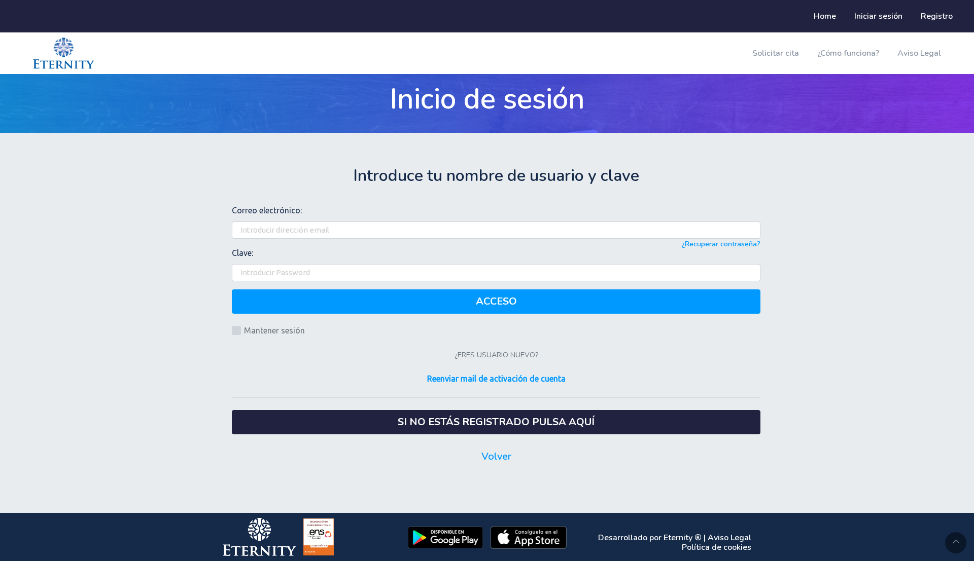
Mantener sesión (274, 330)
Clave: (242, 252)
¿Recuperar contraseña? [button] (721, 244)
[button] (496, 379)
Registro (937, 16)
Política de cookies (716, 547)
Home (825, 16)
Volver (496, 456)
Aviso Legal (919, 53)
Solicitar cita (775, 53)
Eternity (678, 537)
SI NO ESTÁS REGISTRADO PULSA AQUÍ (496, 422)
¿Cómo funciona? (848, 53)
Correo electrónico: (267, 210)
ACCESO (496, 301)
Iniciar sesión (878, 16)
